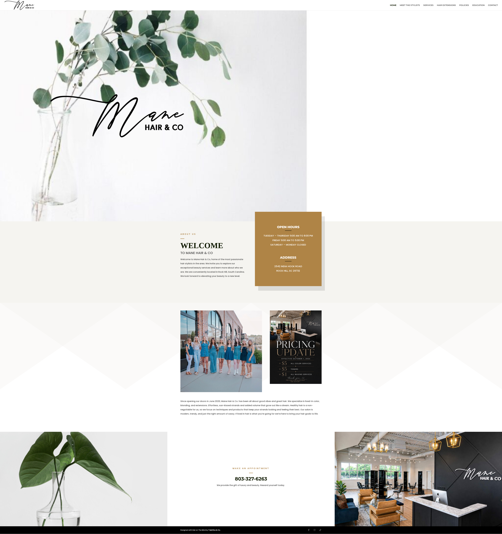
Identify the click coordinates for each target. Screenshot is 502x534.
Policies (464, 5)
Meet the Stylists (410, 5)
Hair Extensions (446, 5)
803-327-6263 (251, 479)
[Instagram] (314, 530)
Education (478, 5)
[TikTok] (320, 530)
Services (428, 5)
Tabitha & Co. (214, 530)
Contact (493, 5)
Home (393, 5)
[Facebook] (308, 530)
